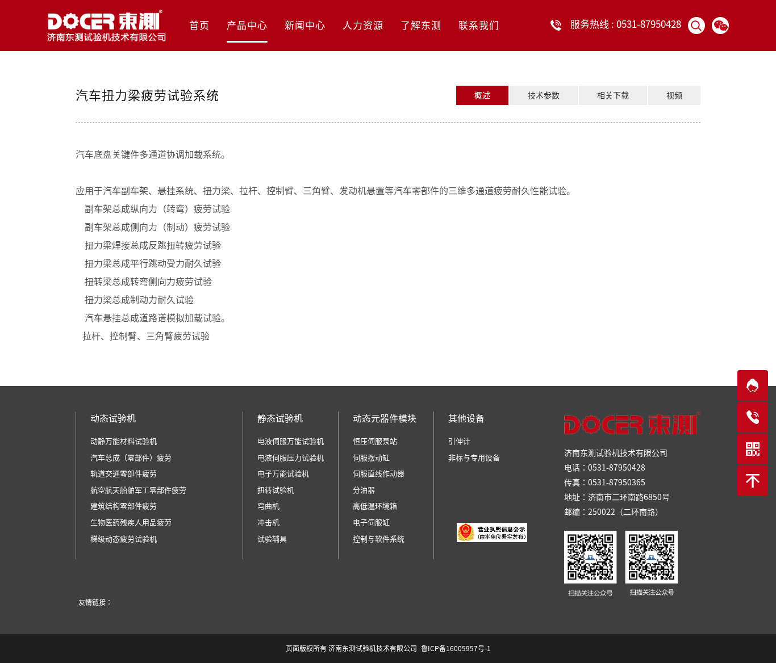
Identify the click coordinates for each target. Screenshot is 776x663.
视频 (674, 95)
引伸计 (459, 441)
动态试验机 (113, 418)
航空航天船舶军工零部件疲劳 (138, 490)
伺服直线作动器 (378, 473)
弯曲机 (268, 506)
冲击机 (268, 522)
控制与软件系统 (378, 539)
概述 (482, 95)
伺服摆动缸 (371, 457)
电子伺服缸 (371, 522)
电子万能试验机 (283, 473)
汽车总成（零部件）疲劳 (131, 457)
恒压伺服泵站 (375, 441)
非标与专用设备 (474, 457)
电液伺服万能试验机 (290, 441)
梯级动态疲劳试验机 (123, 539)
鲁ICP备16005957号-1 (456, 648)
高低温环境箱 (375, 506)
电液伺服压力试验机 (290, 457)
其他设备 (466, 418)
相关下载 (613, 95)
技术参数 (544, 95)
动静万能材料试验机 (123, 441)
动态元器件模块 (384, 418)
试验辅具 (272, 539)
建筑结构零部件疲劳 (123, 506)
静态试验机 (280, 418)
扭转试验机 (275, 490)
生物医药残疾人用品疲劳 (131, 522)
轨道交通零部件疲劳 (123, 473)
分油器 (364, 490)
